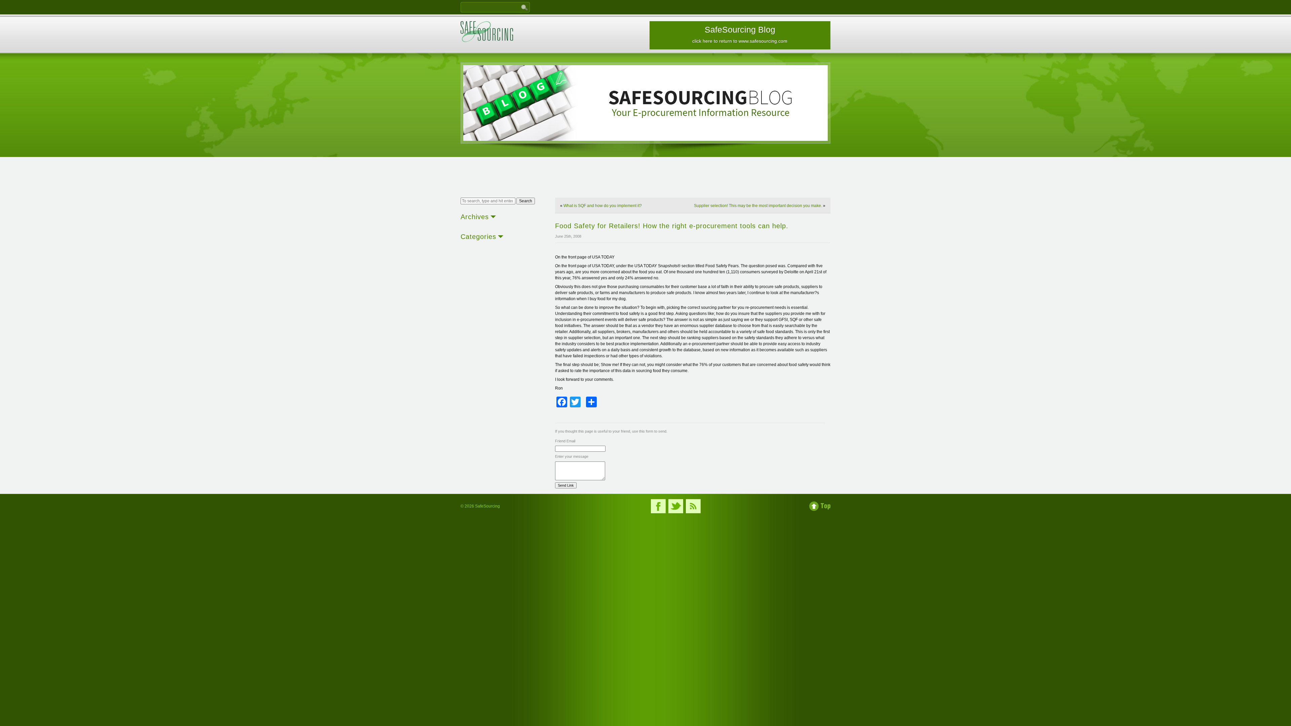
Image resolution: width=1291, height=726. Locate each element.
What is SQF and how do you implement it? (602, 205)
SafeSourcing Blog (739, 34)
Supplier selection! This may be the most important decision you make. (758, 205)
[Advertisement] (645, 178)
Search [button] (525, 201)
